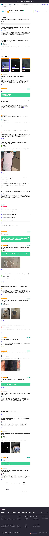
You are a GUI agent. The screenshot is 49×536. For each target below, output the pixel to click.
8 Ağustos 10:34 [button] (5, 181)
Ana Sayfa (2, 6)
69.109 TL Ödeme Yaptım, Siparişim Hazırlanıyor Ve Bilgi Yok (14, 130)
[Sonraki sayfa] (24, 483)
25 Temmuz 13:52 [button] (5, 460)
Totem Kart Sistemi (35, 518)
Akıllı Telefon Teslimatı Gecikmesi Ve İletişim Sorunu (12, 379)
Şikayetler (10, 4)
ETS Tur (26, 524)
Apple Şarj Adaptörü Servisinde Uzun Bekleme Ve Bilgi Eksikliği (15, 273)
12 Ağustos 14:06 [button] (5, 120)
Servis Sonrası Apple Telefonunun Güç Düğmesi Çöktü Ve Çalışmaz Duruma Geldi (15, 394)
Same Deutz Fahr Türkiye (36, 526)
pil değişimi (9, 19)
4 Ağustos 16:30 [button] (5, 304)
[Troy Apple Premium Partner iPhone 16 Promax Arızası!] (15, 65)
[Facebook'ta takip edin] (45, 512)
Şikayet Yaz (45, 4)
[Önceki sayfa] (7, 483)
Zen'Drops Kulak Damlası (36, 524)
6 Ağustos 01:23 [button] (5, 234)
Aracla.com (34, 525)
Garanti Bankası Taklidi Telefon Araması (5, 518)
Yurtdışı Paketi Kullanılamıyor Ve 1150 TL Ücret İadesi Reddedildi (8, 526)
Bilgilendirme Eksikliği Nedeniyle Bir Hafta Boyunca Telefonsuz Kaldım (14, 117)
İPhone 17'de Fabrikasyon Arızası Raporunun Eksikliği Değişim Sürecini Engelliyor (14, 178)
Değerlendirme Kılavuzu (15, 533)
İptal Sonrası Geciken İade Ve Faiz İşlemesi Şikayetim (12, 325)
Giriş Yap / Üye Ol (38, 4)
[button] (4, 74)
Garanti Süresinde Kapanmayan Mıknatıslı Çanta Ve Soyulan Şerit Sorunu (8, 525)
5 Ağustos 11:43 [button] (5, 276)
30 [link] (19, 483)
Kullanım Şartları (19, 532)
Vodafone (26, 525)
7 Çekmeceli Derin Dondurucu (45, 518)
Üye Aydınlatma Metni (4, 532)
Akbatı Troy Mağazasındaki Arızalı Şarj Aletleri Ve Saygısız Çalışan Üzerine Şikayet (15, 101)
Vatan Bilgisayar (19, 519)
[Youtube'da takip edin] (43, 512)
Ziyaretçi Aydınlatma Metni (12, 532)
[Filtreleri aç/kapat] (29, 21)
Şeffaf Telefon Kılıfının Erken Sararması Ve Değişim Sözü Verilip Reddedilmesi (15, 248)
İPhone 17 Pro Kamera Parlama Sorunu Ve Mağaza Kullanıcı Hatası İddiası (15, 434)
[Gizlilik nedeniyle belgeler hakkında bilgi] (1, 36)
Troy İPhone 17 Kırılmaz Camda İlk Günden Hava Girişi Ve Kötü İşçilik (14, 353)
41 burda (25, 19)
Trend (14, 4)
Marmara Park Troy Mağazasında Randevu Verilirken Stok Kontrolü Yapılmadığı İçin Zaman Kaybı (15, 28)
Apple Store (18, 518)
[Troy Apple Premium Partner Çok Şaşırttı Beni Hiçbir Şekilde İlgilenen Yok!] (5, 65)
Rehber (19, 512)
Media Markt (18, 525)
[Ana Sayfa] (4, 4)
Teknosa (18, 526)
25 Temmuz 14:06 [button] (5, 437)
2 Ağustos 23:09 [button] (5, 356)
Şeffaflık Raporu (24, 512)
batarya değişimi (4, 19)
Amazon (26, 526)
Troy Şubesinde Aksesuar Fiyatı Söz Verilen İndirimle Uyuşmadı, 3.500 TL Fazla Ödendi (15, 41)
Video (17, 4)
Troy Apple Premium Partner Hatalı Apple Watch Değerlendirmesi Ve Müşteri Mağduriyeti (15, 419)
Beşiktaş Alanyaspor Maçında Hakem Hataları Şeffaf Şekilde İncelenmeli (8, 519)
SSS (29, 512)
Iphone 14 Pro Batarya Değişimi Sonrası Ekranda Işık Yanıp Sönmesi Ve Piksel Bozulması (14, 143)
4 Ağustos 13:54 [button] (5, 327)
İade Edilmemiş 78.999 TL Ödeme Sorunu (10, 339)
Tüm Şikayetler (2, 527)
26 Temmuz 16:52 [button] (5, 422)
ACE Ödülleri (14, 512)
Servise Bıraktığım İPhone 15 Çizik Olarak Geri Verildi (12, 76)
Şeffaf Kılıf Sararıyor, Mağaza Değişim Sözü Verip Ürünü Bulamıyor (15, 191)
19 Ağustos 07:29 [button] (5, 91)
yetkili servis (15, 19)
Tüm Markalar (19, 527)
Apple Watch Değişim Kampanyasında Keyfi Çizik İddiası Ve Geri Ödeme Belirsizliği (15, 301)
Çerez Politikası (9, 533)
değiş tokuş (20, 19)
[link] (1, 173)
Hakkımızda (2, 512)
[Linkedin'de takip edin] (47, 512)
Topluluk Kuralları (3, 533)
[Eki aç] (10, 161)
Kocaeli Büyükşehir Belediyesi (36, 519)
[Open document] (1, 84)
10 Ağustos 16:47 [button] (5, 146)
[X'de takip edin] (41, 512)
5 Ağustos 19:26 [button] (5, 251)
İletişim (33, 512)
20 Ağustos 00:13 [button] (5, 44)
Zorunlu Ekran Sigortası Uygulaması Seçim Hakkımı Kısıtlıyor (14, 286)
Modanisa (26, 518)
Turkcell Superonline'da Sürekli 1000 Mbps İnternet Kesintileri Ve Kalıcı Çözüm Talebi (8, 524)
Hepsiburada (26, 519)
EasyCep (18, 524)
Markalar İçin (8, 512)
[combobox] (27, 4)
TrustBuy (40, 533)
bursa (29, 19)
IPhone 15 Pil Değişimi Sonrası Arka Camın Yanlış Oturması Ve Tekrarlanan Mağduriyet (14, 471)
